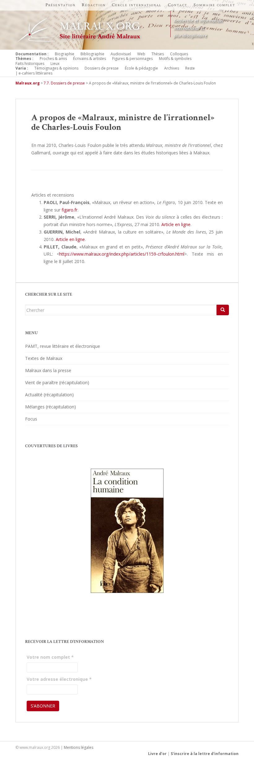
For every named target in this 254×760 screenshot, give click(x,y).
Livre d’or (157, 753)
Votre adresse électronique (59, 679)
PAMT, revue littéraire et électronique (62, 346)
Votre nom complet (50, 657)
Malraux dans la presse (48, 370)
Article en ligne (175, 224)
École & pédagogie (141, 68)
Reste (190, 68)
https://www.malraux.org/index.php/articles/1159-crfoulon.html (121, 254)
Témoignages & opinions (56, 68)
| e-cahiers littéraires (33, 73)
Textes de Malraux (43, 358)
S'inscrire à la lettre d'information (205, 753)
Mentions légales (78, 747)
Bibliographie (92, 54)
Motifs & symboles (175, 58)
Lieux (54, 63)
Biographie (64, 54)
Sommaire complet (214, 5)
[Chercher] (223, 310)
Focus (31, 419)
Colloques (179, 54)
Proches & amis (53, 58)
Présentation (61, 5)
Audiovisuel (121, 54)
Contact (177, 5)
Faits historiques (29, 63)
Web (141, 54)
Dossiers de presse (102, 68)
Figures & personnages (132, 58)
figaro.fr (69, 210)
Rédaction (94, 5)
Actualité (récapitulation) (49, 395)
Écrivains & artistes (89, 58)
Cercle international (137, 5)
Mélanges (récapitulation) (50, 407)
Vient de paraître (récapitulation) (57, 382)
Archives (171, 68)
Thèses (157, 54)
